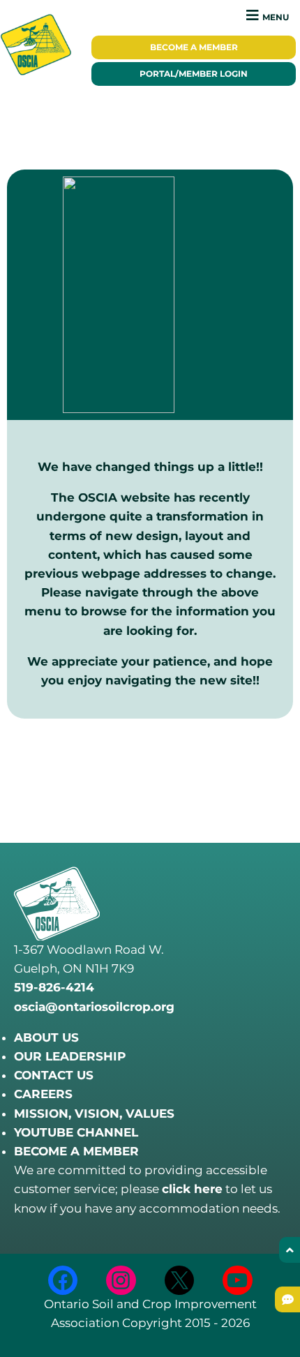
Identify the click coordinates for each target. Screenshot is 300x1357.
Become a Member (194, 47)
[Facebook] (63, 1281)
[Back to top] (289, 1250)
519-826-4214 (54, 987)
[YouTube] (238, 1281)
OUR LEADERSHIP (70, 1056)
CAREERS (43, 1094)
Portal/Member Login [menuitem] (194, 74)
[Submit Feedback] (287, 1299)
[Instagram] (121, 1281)
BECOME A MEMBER (76, 1151)
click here (192, 1189)
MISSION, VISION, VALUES (94, 1113)
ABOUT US (46, 1037)
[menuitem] (193, 47)
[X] (180, 1281)
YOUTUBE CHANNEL (76, 1132)
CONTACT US (53, 1075)
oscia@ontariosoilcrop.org (94, 1007)
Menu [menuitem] (275, 17)
